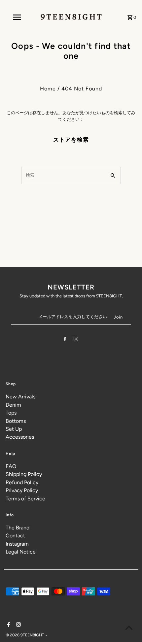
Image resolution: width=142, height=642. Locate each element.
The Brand (17, 527)
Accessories (20, 437)
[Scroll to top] (128, 628)
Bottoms (16, 421)
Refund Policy (22, 482)
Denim (13, 405)
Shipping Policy (24, 474)
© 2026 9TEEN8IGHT (25, 635)
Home (48, 88)
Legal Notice (21, 552)
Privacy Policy (22, 490)
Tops (11, 413)
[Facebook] (65, 340)
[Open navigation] (18, 17)
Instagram (17, 544)
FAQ (11, 466)
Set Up (14, 429)
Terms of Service (25, 498)
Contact (15, 535)
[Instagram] (76, 340)
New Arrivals (20, 396)
